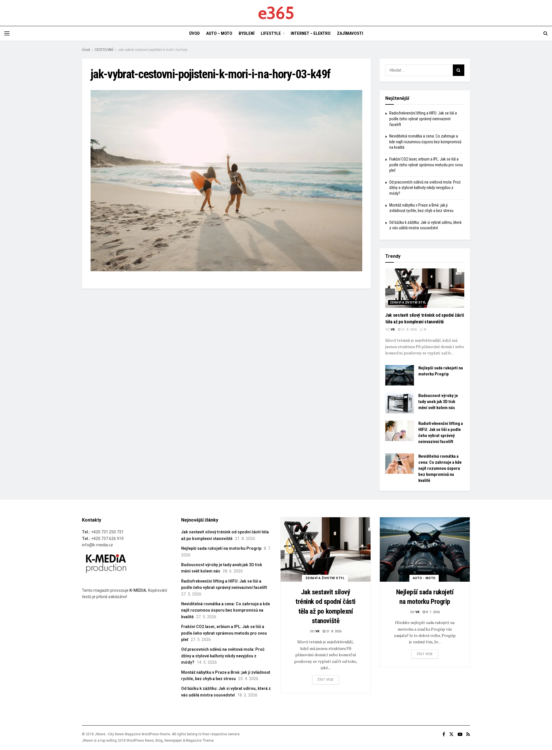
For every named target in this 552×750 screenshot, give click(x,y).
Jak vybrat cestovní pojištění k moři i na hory (152, 50)
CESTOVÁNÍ (104, 50)
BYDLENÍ (246, 33)
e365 (276, 13)
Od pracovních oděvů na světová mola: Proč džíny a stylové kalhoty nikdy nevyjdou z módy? (425, 188)
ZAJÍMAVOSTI (350, 33)
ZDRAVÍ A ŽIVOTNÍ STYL (408, 302)
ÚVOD (194, 33)
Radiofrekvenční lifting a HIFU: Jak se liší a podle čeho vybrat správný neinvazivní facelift (423, 119)
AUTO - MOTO (424, 578)
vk (393, 329)
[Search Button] (458, 70)
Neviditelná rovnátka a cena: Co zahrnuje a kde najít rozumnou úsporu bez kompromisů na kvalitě (425, 142)
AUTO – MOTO (219, 33)
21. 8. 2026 (408, 329)
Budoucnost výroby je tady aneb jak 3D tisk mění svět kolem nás (438, 401)
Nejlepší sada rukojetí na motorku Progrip (221, 548)
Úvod (86, 50)
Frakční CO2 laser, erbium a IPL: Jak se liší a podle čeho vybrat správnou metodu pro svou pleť (426, 165)
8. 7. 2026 (432, 612)
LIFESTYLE (271, 33)
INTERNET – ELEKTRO (311, 33)
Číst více (326, 680)
